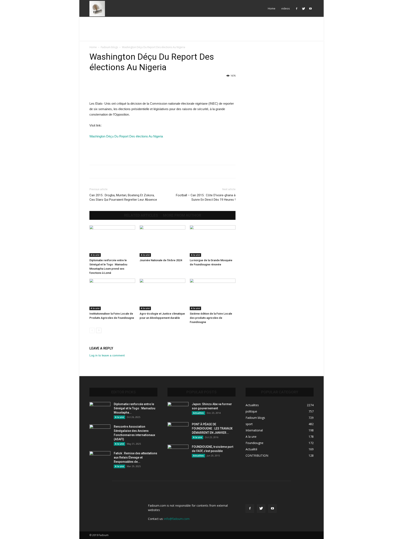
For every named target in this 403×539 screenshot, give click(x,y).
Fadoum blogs (109, 47)
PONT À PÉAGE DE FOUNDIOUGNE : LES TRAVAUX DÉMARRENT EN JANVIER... (212, 428)
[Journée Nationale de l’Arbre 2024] (162, 241)
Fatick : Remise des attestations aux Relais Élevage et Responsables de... (135, 457)
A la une (95, 254)
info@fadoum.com (177, 519)
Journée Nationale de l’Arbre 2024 (161, 260)
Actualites (198, 412)
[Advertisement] (201, 31)
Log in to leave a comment (107, 355)
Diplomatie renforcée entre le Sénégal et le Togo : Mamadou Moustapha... (134, 408)
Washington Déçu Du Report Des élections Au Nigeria (127, 136)
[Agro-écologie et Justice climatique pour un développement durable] (162, 294)
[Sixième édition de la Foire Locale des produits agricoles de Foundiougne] (213, 294)
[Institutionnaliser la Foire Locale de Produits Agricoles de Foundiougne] (112, 294)
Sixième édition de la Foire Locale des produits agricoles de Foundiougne (211, 318)
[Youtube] (310, 8)
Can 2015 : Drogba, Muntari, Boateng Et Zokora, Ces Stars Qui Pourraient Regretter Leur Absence (123, 197)
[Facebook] (296, 8)
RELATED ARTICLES (141, 215)
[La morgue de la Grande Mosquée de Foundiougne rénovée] (213, 241)
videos (285, 8)
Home (271, 8)
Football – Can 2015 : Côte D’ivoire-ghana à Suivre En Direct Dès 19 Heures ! (206, 197)
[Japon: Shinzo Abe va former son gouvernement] (177, 409)
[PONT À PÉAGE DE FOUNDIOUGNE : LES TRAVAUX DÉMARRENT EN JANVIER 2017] (177, 429)
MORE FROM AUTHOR (182, 215)
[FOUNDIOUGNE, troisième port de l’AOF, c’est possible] (177, 452)
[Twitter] (303, 8)
